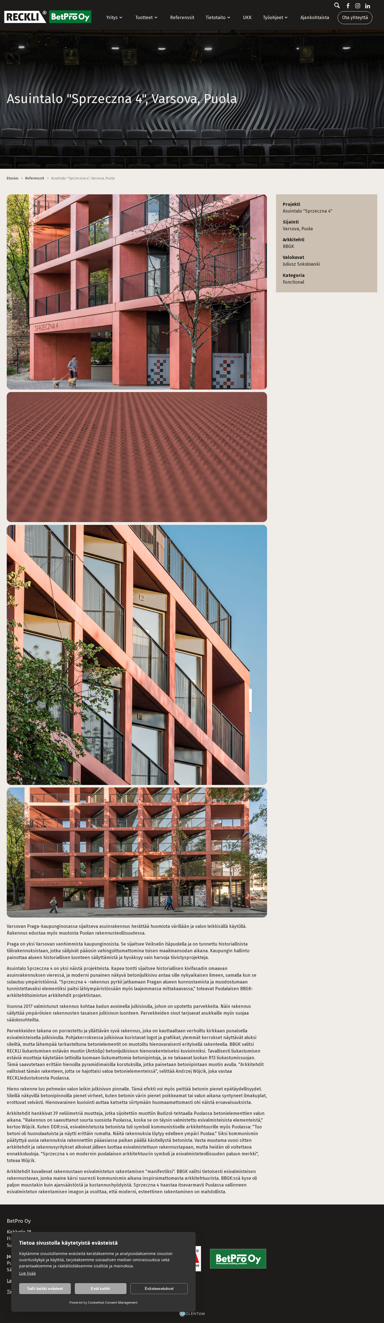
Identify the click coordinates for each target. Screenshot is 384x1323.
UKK (247, 17)
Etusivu (12, 178)
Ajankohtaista (315, 17)
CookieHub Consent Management (112, 1302)
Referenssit (182, 17)
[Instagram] (357, 6)
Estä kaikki (100, 1288)
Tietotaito (215, 17)
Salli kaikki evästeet (45, 1288)
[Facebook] (347, 6)
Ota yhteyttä (355, 17)
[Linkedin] (366, 6)
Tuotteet (144, 17)
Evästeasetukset (159, 1288)
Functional (293, 282)
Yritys (112, 17)
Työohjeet (273, 17)
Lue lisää (27, 1273)
